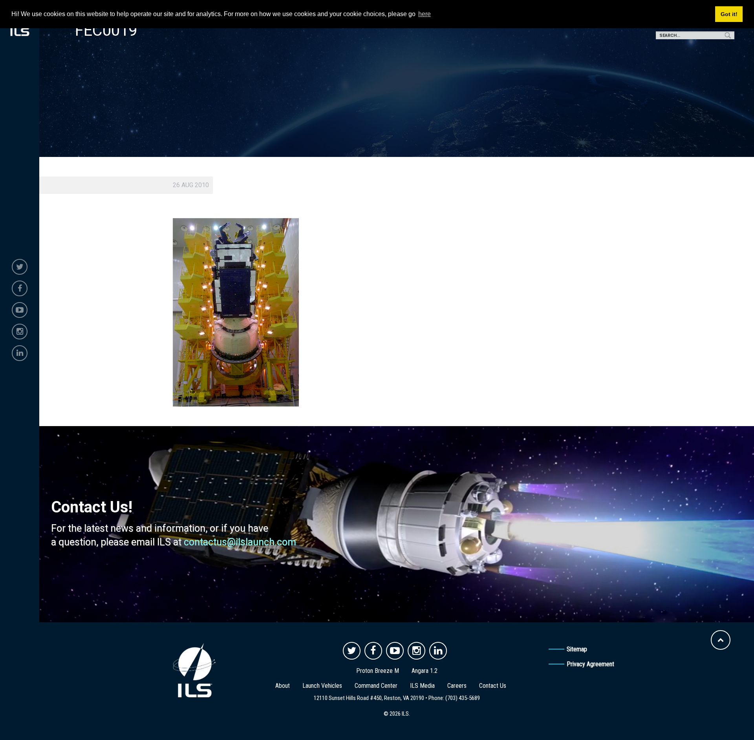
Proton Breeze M (377, 670)
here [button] (424, 14)
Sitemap (577, 649)
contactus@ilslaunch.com (240, 542)
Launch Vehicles (322, 685)
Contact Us (492, 685)
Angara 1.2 (424, 670)
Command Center (376, 685)
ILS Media (422, 685)
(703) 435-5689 (462, 698)
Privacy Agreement (590, 664)
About (282, 685)
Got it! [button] (729, 14)
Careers (457, 685)
